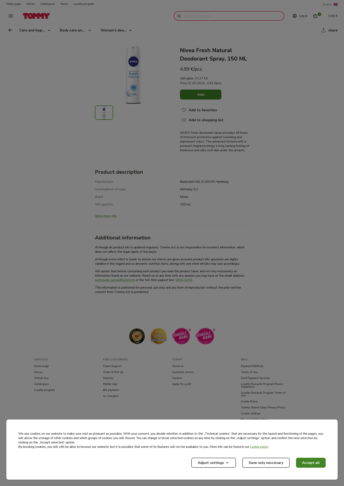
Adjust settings (211, 462)
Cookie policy (259, 447)
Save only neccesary (266, 462)
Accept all (311, 462)
